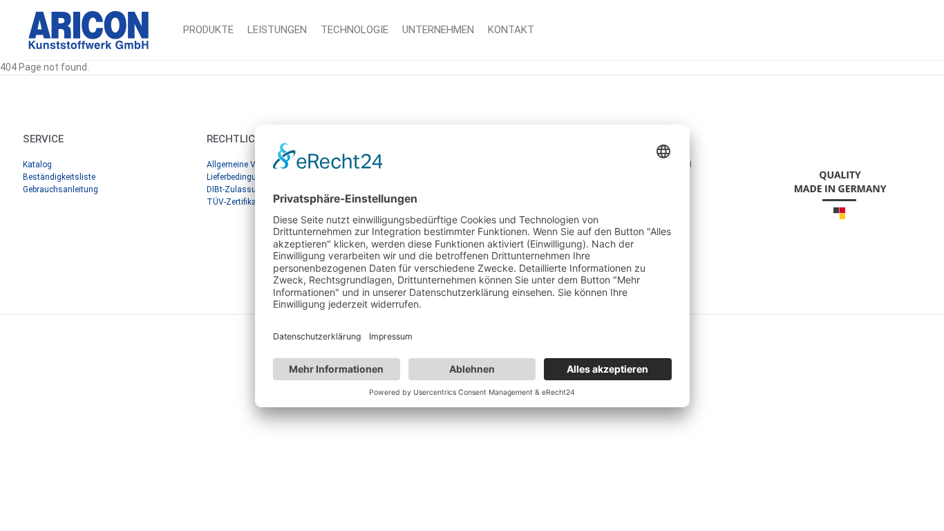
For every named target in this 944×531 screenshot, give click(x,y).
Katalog (37, 164)
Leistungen (277, 30)
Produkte (208, 30)
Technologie (354, 30)
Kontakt (511, 30)
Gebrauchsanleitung (60, 189)
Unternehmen (438, 30)
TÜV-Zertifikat (233, 202)
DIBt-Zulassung (236, 189)
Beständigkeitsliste (59, 177)
